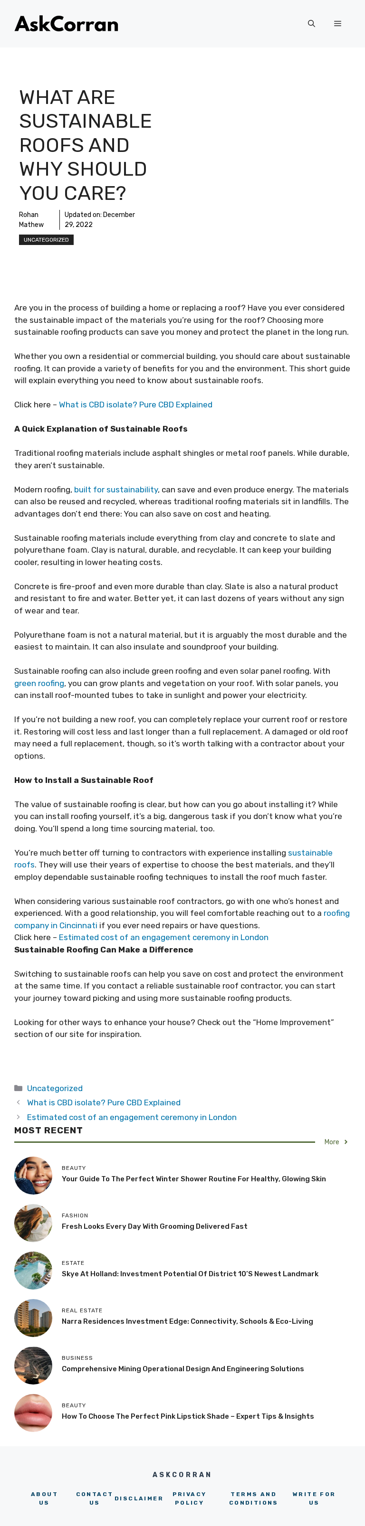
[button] (311, 23)
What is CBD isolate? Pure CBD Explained (135, 404)
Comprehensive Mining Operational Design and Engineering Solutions (183, 1369)
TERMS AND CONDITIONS (254, 1498)
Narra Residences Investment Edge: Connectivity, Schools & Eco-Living (187, 1321)
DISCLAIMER (139, 1498)
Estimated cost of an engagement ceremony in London (164, 937)
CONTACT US (95, 1498)
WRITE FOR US (314, 1498)
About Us (44, 1498)
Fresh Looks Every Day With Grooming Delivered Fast (155, 1226)
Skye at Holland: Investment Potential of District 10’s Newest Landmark (190, 1274)
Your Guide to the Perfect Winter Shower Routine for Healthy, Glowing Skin (194, 1179)
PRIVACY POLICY (190, 1498)
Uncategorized (46, 239)
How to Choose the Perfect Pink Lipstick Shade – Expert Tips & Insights (188, 1416)
